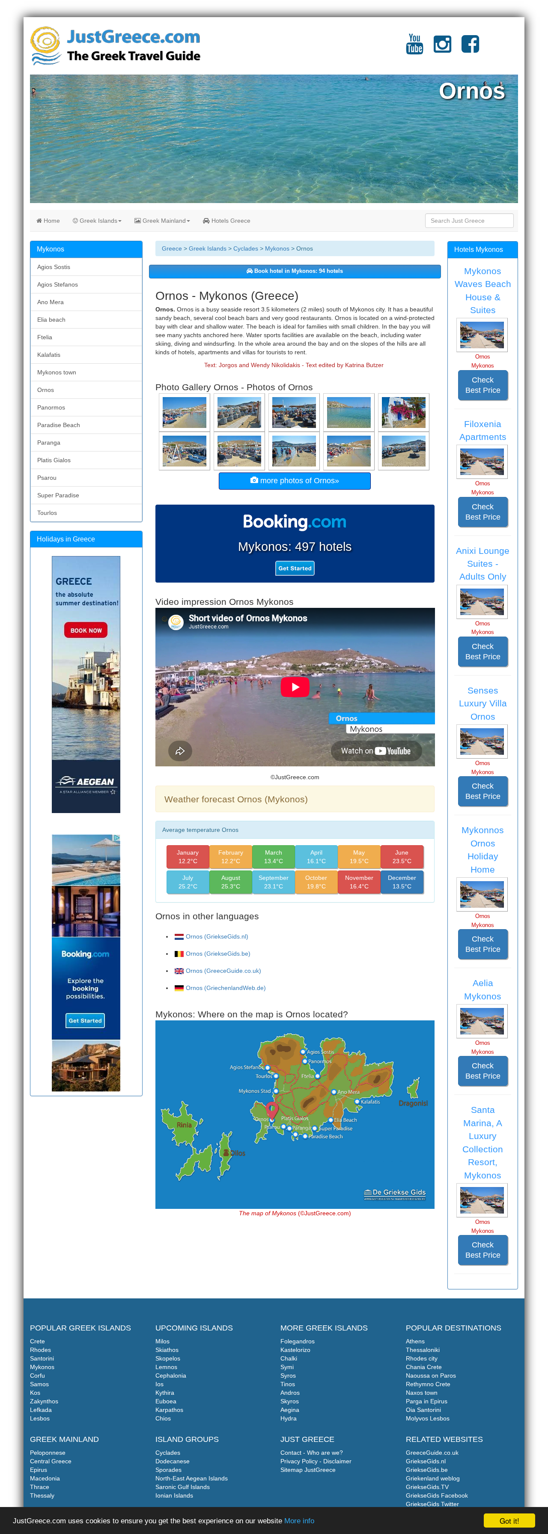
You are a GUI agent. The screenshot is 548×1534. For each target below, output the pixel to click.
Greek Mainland (163, 220)
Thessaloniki (423, 1349)
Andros (290, 1392)
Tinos (287, 1384)
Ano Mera (50, 302)
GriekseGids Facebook (437, 1495)
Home (51, 220)
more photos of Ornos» (298, 480)
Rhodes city (422, 1358)
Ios (159, 1384)
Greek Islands (97, 220)
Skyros (289, 1401)
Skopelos (167, 1358)
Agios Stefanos (57, 284)
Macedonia (45, 1478)
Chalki (288, 1358)
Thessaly (42, 1495)
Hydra (288, 1418)
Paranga (48, 442)
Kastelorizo (295, 1349)
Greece (172, 248)
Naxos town (422, 1392)
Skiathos (167, 1349)
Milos (162, 1341)
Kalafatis (48, 354)
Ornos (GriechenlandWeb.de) (226, 987)
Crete (37, 1341)
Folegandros (297, 1341)
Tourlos (47, 512)
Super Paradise (58, 495)
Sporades (168, 1469)
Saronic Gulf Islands (182, 1486)
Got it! (509, 1520)
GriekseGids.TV (427, 1486)
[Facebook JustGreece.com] (470, 49)
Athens (415, 1341)
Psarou (47, 477)
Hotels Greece (230, 220)
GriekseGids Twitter (432, 1504)
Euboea (165, 1401)
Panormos (51, 407)
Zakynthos (44, 1401)
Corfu (37, 1375)
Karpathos (169, 1409)
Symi (287, 1367)
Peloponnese (48, 1452)
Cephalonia (170, 1375)
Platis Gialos (54, 460)
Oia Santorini (423, 1409)
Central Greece (50, 1461)
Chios (163, 1418)
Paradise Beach (58, 425)
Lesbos (40, 1418)
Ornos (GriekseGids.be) (218, 953)
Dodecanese (172, 1461)
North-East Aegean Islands (191, 1478)
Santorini (42, 1358)
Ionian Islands (174, 1495)
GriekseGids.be (427, 1469)
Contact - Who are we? (311, 1452)
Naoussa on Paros (431, 1375)
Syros (288, 1375)
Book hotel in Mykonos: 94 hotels (298, 271)
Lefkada (41, 1409)
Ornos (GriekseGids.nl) (217, 936)
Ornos (45, 389)
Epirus (38, 1469)
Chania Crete (424, 1367)
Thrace (39, 1486)
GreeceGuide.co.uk (432, 1452)
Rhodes (40, 1349)
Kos (35, 1392)
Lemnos (166, 1367)
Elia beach (51, 319)
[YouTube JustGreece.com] (414, 49)
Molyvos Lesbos (428, 1418)
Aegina (289, 1409)
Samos (39, 1384)
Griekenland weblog (433, 1478)
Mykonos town (56, 372)
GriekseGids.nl (426, 1461)
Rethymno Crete (428, 1384)
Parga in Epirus (426, 1401)
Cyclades (245, 248)
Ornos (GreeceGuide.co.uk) (223, 970)
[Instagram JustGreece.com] (442, 49)
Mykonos (277, 248)
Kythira (164, 1392)
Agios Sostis (53, 266)
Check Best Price (482, 385)
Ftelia (44, 337)
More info (299, 1521)
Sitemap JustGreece (308, 1469)
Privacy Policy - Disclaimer (315, 1461)
